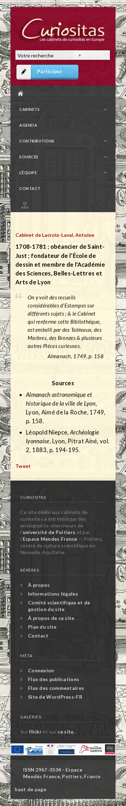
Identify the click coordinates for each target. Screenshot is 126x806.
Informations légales (53, 594)
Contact (30, 188)
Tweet (23, 466)
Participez (49, 71)
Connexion (41, 670)
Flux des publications (53, 679)
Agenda (28, 125)
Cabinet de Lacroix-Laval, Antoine (54, 235)
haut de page (30, 789)
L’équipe (28, 172)
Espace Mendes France (50, 539)
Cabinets (29, 109)
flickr (35, 732)
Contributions (37, 141)
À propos (39, 585)
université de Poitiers (49, 532)
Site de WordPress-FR (55, 697)
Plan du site (64, 204)
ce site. (66, 732)
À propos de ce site (51, 618)
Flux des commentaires (56, 688)
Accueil (61, 93)
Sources (28, 156)
